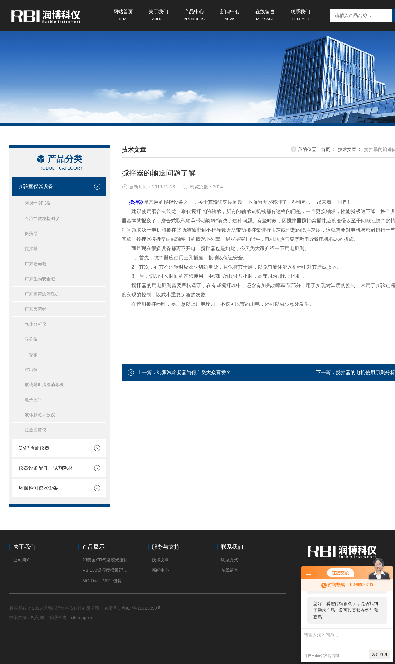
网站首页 (123, 15)
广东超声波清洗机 (42, 293)
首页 (325, 149)
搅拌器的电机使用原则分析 (365, 372)
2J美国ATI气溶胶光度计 (105, 559)
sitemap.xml (82, 617)
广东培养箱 (35, 263)
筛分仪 (31, 339)
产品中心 (194, 15)
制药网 (37, 617)
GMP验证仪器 (34, 448)
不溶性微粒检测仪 (42, 218)
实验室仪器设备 (36, 186)
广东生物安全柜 (40, 278)
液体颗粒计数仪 (40, 414)
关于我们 (158, 15)
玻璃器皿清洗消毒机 (44, 384)
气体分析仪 (35, 324)
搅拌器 (31, 248)
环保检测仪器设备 (38, 488)
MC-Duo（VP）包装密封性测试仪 (105, 580)
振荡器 (31, 233)
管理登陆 (57, 617)
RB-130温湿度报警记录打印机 (105, 570)
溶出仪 (31, 369)
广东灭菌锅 (35, 309)
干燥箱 (31, 354)
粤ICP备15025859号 (141, 608)
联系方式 (229, 559)
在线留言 (265, 15)
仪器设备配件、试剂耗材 (46, 468)
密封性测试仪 (38, 203)
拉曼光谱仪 (35, 429)
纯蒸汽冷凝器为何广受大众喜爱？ (194, 372)
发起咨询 (379, 654)
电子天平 (33, 399)
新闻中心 (230, 15)
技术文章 (347, 149)
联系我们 (300, 15)
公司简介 (22, 559)
